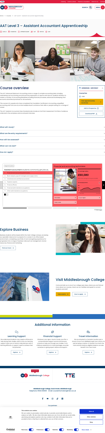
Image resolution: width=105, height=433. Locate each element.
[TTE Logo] (70, 375)
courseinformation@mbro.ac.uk (64, 391)
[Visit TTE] (2, 2)
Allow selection (91, 417)
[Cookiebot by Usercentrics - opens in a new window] (10, 430)
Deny (91, 422)
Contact (102, 1)
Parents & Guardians (84, 1)
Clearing (63, 1)
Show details (85, 429)
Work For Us (95, 1)
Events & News (72, 1)
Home (1, 16)
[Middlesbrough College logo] (35, 375)
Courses (8, 16)
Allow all (91, 411)
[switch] (47, 429)
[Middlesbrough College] (12, 7)
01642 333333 (42, 391)
